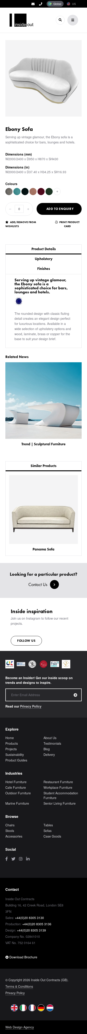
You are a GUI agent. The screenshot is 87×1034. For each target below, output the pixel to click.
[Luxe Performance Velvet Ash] (8, 191)
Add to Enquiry (60, 209)
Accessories (13, 836)
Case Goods (52, 836)
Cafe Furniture (15, 787)
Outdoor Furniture (18, 793)
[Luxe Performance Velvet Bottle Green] (49, 191)
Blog (47, 749)
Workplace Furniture (58, 787)
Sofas (48, 830)
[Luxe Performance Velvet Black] (25, 191)
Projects (11, 749)
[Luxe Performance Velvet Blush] (33, 191)
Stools (9, 830)
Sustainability (14, 754)
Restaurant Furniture (58, 782)
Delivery (49, 754)
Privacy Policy (30, 706)
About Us (50, 738)
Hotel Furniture (16, 782)
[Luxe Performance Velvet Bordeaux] (41, 191)
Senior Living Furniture (60, 803)
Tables (48, 825)
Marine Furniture (17, 803)
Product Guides (16, 760)
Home (9, 738)
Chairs (9, 825)
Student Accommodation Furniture (61, 795)
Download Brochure (22, 957)
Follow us (26, 641)
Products (11, 743)
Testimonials (52, 743)
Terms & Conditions (19, 986)
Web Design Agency (19, 1027)
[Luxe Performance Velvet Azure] (17, 191)
